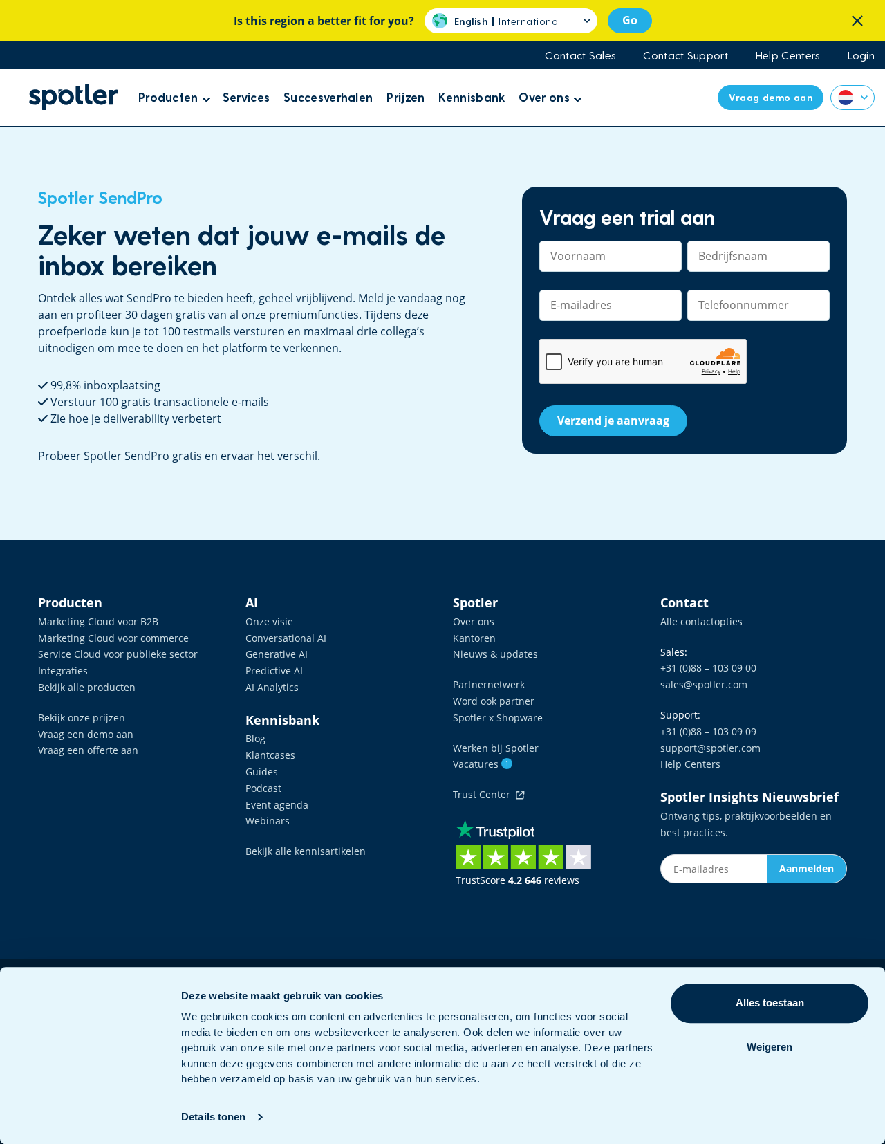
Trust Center (484, 794)
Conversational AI (285, 638)
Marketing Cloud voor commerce (113, 638)
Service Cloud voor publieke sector (118, 654)
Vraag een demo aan (85, 734)
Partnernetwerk (489, 684)
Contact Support (685, 55)
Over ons (473, 621)
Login (861, 55)
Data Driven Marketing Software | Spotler (73, 97)
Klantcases (270, 755)
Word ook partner (493, 701)
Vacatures (481, 764)
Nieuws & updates (495, 654)
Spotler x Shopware (498, 717)
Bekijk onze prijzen (81, 717)
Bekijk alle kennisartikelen (305, 851)
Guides (261, 771)
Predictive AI (274, 670)
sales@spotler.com (703, 684)
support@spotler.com (710, 748)
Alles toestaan (770, 1002)
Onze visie (269, 621)
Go (629, 20)
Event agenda (276, 804)
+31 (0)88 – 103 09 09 (708, 731)
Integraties (63, 670)
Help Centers (788, 55)
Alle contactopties (701, 621)
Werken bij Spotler (496, 748)
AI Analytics (272, 687)
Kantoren (474, 638)
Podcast (263, 788)
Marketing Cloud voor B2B (98, 621)
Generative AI (276, 654)
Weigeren (769, 1047)
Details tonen (213, 1117)
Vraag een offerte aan (88, 750)
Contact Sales (580, 55)
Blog (255, 738)
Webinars (267, 820)
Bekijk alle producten (87, 687)
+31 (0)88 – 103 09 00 (708, 667)
